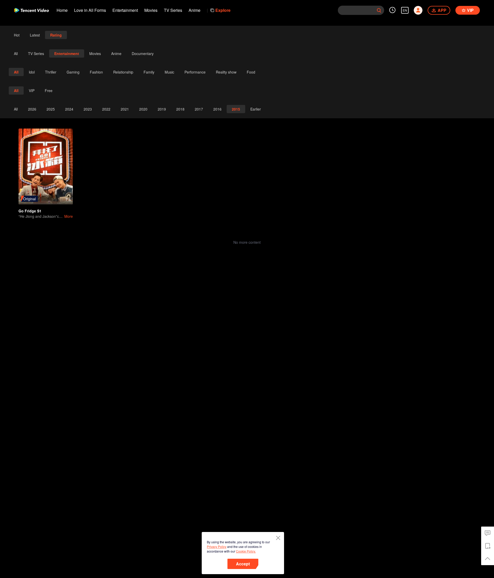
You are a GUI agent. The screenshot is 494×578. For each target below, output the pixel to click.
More (68, 216)
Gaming (73, 72)
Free (48, 90)
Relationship (123, 72)
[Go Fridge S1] (46, 166)
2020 (143, 109)
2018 (180, 109)
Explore (223, 10)
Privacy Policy (216, 546)
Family (149, 72)
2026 (32, 109)
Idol (32, 72)
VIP (31, 90)
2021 (125, 109)
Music (169, 72)
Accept (243, 564)
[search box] (379, 10)
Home (62, 10)
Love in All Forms (90, 10)
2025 (51, 109)
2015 (236, 109)
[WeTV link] (31, 10)
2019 (162, 109)
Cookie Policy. (246, 551)
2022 (106, 109)
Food (251, 72)
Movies (150, 10)
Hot (17, 35)
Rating (56, 35)
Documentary (143, 53)
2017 (199, 109)
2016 (217, 109)
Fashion (96, 72)
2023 (88, 109)
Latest (35, 35)
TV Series (173, 10)
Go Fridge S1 (30, 210)
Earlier (255, 109)
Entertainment (125, 10)
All (16, 53)
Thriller (50, 72)
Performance (195, 72)
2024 (69, 109)
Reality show (226, 72)
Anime (194, 10)
